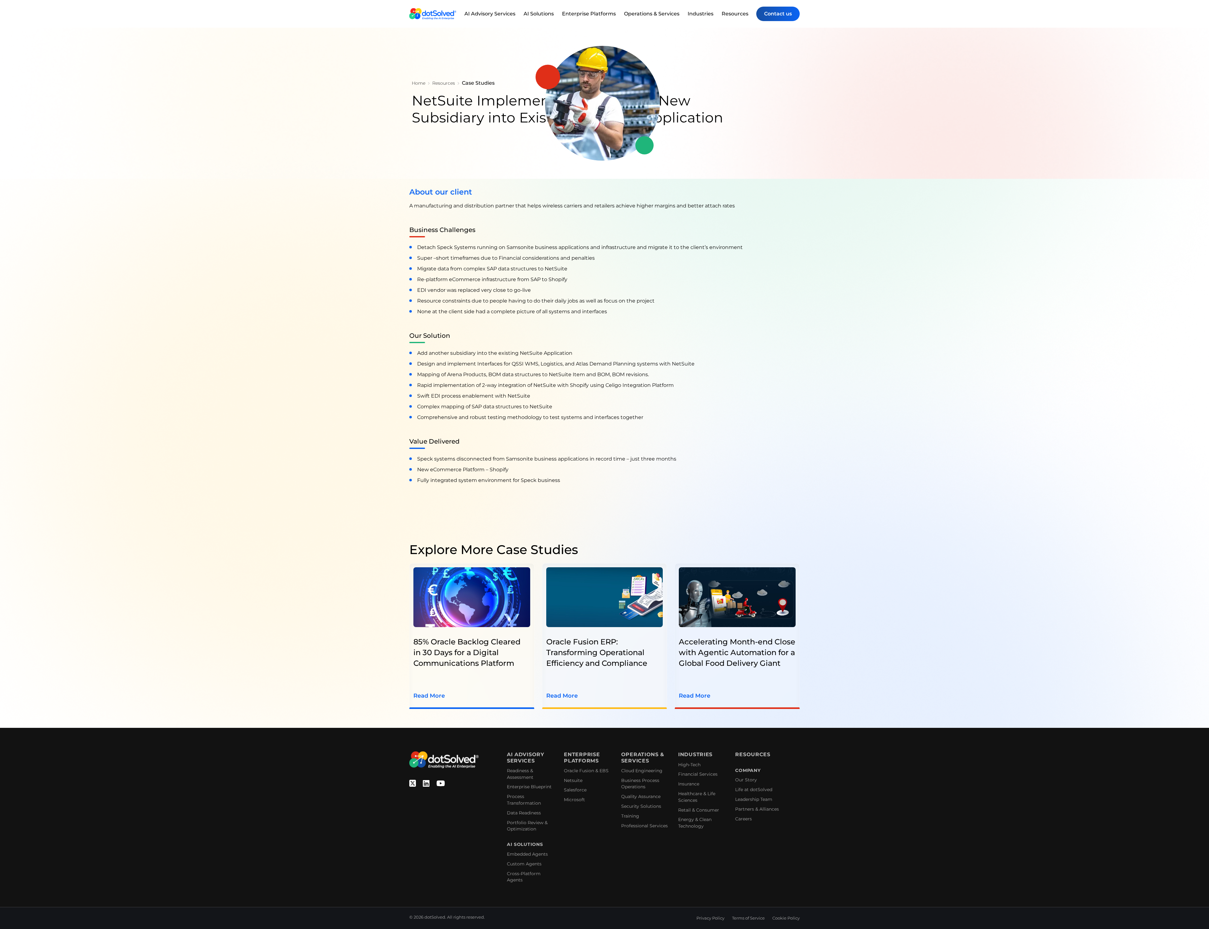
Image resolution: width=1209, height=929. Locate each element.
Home (418, 83)
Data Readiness (524, 813)
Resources (735, 14)
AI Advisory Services (489, 14)
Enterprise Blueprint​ (529, 787)
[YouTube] (440, 783)
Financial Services (698, 774)
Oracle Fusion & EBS (586, 770)
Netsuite (573, 780)
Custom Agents (524, 864)
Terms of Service (748, 918)
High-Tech (689, 765)
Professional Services (644, 826)
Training (630, 816)
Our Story (746, 780)
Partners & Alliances (757, 809)
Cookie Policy (786, 918)
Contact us (778, 14)
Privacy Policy (710, 918)
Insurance (688, 784)
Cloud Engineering (641, 770)
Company (747, 770)
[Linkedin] (426, 783)
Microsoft (574, 799)
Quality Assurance (641, 796)
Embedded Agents (527, 854)
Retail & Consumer (698, 810)
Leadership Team (753, 799)
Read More (429, 695)
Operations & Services (651, 14)
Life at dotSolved (753, 789)
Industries (700, 14)
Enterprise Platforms (589, 14)
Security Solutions (641, 806)
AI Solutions (539, 14)
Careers (743, 819)
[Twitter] (412, 783)
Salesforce (575, 790)
